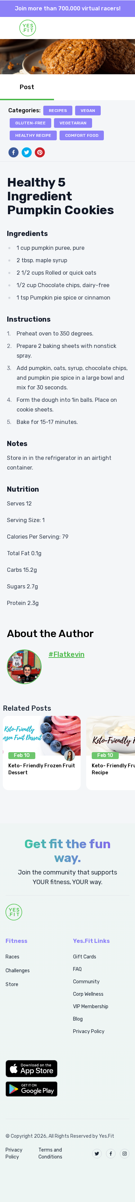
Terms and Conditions (50, 1153)
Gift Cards (84, 957)
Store (12, 984)
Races (12, 957)
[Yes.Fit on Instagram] (124, 1153)
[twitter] (26, 152)
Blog (78, 1019)
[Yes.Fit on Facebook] (111, 1153)
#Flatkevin (66, 654)
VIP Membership (90, 1007)
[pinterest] (40, 152)
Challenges (18, 971)
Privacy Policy (89, 1031)
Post (27, 87)
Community (86, 982)
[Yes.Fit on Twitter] (97, 1153)
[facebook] (13, 152)
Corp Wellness (88, 994)
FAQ (77, 969)
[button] (32, 1068)
